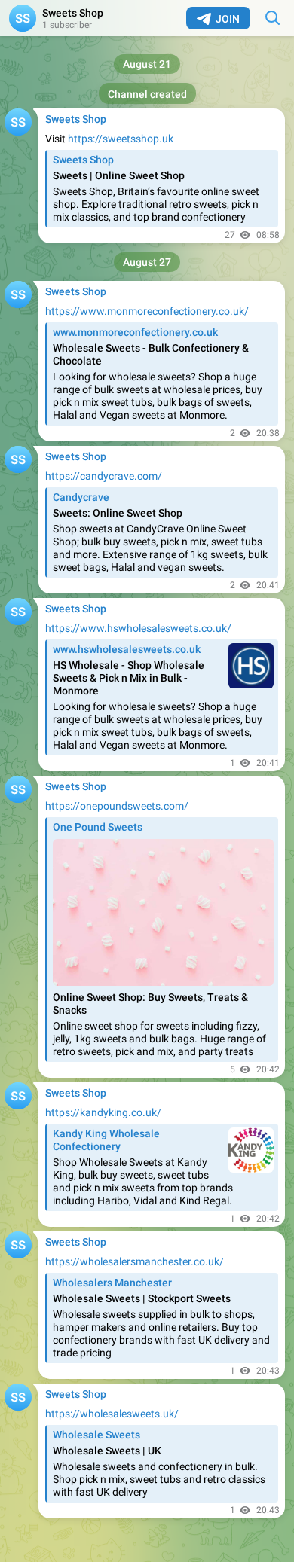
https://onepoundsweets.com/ (116, 806)
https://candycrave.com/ (103, 476)
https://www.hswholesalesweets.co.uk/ (138, 628)
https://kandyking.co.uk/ (103, 1112)
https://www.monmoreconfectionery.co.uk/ (147, 311)
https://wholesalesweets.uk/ (112, 1414)
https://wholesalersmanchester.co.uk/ (134, 1261)
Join (228, 19)
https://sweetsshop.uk (120, 139)
